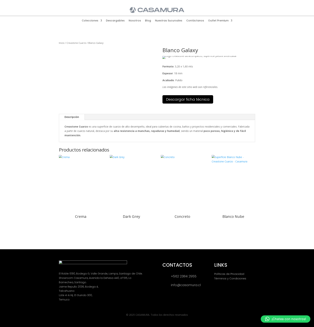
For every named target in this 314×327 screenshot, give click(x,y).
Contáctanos (195, 20)
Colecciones (90, 20)
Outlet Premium (218, 20)
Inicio (62, 43)
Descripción (72, 117)
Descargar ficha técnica (188, 99)
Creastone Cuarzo (76, 43)
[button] (285, 319)
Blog (148, 20)
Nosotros (135, 20)
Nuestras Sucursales (168, 20)
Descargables (115, 20)
